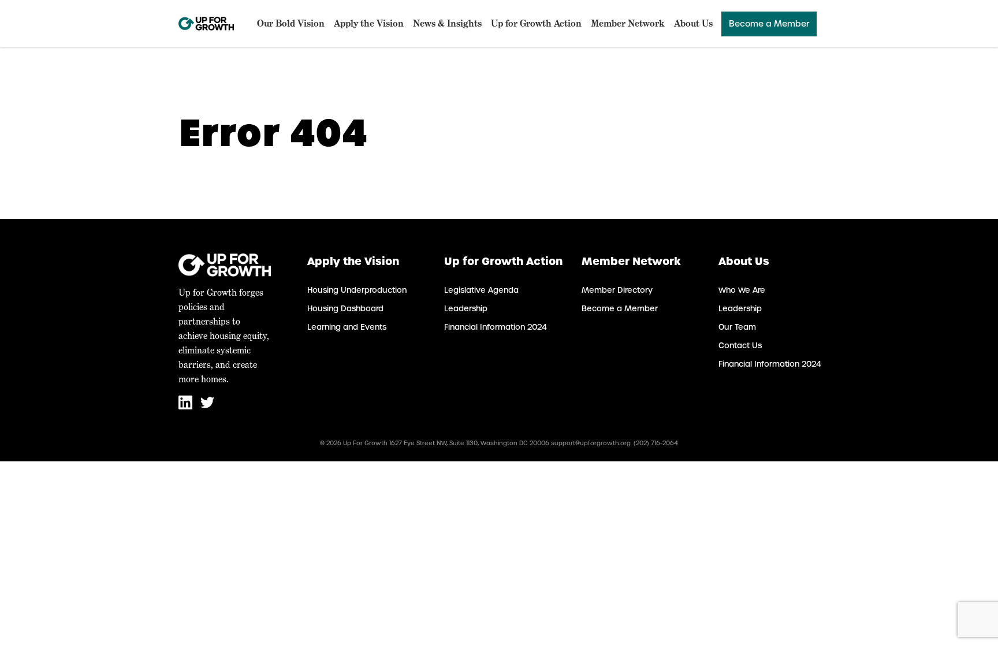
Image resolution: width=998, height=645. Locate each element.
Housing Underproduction (357, 290)
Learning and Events (346, 327)
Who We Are (741, 290)
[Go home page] (206, 24)
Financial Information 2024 (495, 327)
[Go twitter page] (207, 407)
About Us (693, 23)
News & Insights (447, 23)
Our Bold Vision (291, 23)
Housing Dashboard (345, 309)
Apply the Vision (369, 23)
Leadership (465, 309)
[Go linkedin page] (186, 407)
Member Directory (617, 290)
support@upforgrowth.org (591, 443)
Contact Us (740, 346)
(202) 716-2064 (656, 443)
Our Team (737, 327)
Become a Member (769, 23)
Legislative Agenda (481, 290)
